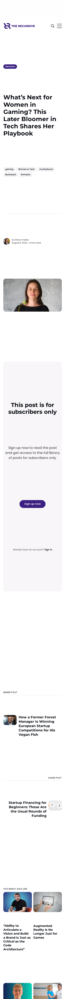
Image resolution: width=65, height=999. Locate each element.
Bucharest (10, 174)
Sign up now (32, 504)
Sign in (48, 549)
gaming (9, 169)
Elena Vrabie (22, 239)
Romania (25, 174)
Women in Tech (26, 169)
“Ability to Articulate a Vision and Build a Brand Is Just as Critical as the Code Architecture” (17, 937)
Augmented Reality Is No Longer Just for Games (45, 931)
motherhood (46, 169)
